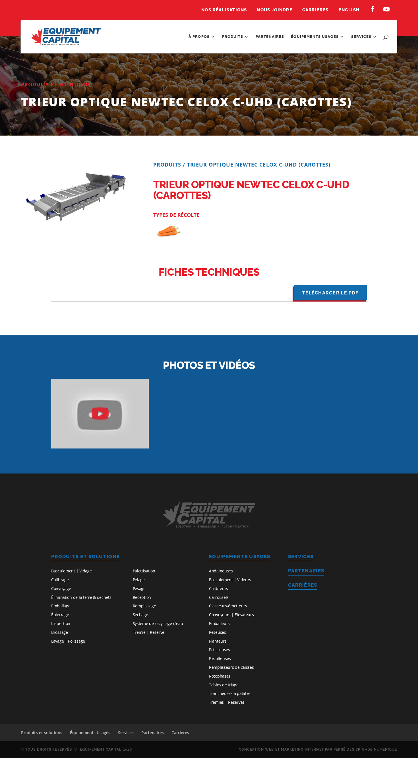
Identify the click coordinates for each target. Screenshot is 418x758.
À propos (199, 37)
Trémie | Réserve (149, 632)
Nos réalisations (224, 10)
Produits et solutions (85, 556)
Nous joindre (274, 10)
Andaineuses (221, 571)
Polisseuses (219, 649)
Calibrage (60, 579)
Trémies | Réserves (227, 702)
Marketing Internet (302, 749)
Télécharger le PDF (330, 293)
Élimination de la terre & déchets (81, 597)
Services (361, 37)
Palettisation (144, 571)
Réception (142, 597)
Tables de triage (224, 685)
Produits (232, 37)
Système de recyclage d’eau (158, 623)
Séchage (140, 614)
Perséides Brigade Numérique (365, 749)
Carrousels (219, 597)
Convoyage (61, 588)
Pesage (139, 588)
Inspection (60, 623)
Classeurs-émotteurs (228, 606)
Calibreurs (218, 588)
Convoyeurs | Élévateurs (231, 614)
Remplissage (144, 606)
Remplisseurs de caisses (231, 667)
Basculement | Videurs (230, 579)
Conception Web (256, 749)
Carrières (315, 10)
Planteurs (217, 641)
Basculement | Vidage (71, 571)
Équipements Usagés (239, 556)
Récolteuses (220, 658)
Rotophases (219, 676)
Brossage (59, 632)
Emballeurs (219, 623)
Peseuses (217, 632)
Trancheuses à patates (230, 693)
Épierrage (60, 614)
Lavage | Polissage (68, 641)
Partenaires (270, 37)
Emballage (60, 606)
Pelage (139, 579)
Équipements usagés (315, 37)
